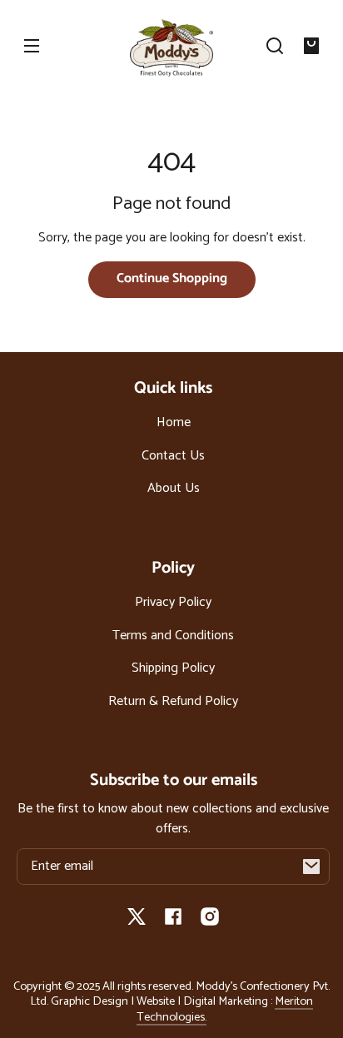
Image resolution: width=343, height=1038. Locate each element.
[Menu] (31, 45)
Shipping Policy (173, 668)
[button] (274, 45)
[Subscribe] (311, 866)
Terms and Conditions (173, 635)
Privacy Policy (173, 602)
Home (174, 422)
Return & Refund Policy (173, 701)
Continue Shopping (172, 278)
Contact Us (173, 456)
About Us (173, 488)
